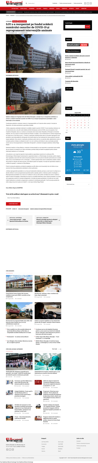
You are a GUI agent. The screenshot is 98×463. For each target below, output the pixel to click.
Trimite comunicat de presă (65, 3)
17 (67, 125)
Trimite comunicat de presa (83, 443)
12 (74, 122)
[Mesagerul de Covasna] (14, 3)
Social (58, 8)
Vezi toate (54, 349)
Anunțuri (83, 8)
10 (67, 122)
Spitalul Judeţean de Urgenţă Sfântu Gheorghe (41, 208)
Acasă (7, 15)
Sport (77, 8)
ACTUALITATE (15, 8)
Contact (78, 448)
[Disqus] (33, 249)
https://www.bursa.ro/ (74, 51)
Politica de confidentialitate (28, 457)
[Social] (85, 3)
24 (67, 127)
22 (84, 125)
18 (70, 125)
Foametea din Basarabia (71, 81)
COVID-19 (14, 208)
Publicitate (55, 3)
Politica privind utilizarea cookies (13, 457)
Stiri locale (23, 8)
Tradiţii (45, 8)
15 (84, 122)
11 (70, 122)
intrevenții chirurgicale (23, 208)
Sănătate (64, 8)
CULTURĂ (39, 8)
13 (77, 122)
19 (74, 125)
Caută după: (68, 23)
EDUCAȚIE (51, 8)
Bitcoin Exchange (12, 462)
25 (70, 127)
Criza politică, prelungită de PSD (74, 76)
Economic (31, 8)
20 (77, 125)
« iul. (66, 132)
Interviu (71, 8)
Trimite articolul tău (78, 3)
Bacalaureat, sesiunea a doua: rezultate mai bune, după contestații (24, 12)
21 (81, 125)
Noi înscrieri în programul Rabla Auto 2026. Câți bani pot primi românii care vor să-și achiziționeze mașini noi (64, 12)
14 (81, 122)
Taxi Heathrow (3, 462)
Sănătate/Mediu (22, 21)
